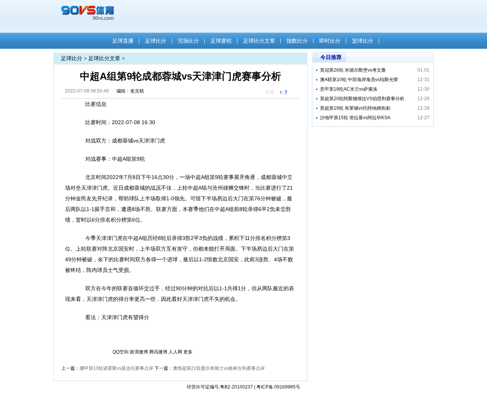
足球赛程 (221, 41)
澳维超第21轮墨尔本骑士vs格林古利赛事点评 (219, 368)
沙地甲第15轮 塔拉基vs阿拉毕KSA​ (355, 117)
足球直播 (123, 41)
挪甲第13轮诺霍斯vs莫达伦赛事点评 (116, 368)
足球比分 (155, 41)
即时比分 (330, 41)
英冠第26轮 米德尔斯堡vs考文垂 (353, 70)
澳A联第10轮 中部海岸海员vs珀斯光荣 (359, 79)
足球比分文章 (259, 41)
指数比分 (297, 41)
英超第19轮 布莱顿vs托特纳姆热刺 (355, 108)
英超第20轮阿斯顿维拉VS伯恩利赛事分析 (362, 98)
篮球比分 (362, 41)
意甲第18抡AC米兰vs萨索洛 (348, 89)
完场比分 (188, 41)
